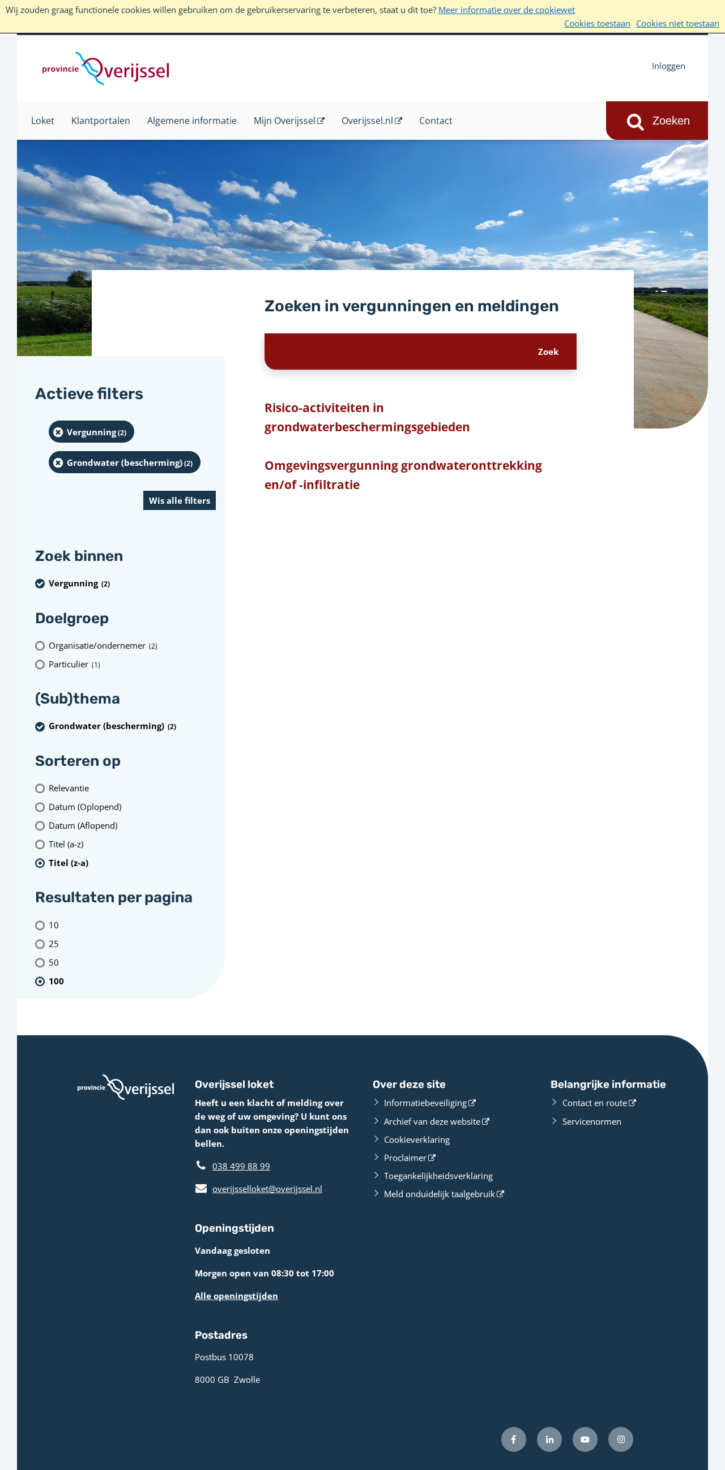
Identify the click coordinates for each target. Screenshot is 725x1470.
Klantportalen (100, 120)
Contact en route (594, 1102)
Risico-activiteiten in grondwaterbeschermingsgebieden (367, 417)
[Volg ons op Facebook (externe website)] (513, 1439)
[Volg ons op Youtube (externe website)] (585, 1439)
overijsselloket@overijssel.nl (258, 1188)
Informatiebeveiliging (425, 1102)
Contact (436, 120)
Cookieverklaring (417, 1139)
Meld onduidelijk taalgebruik (439, 1193)
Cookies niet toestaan (677, 23)
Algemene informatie (192, 120)
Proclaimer (405, 1157)
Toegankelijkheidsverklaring (438, 1175)
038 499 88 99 (241, 1166)
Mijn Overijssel (284, 120)
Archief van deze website (432, 1121)
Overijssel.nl (367, 120)
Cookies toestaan (597, 23)
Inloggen (668, 65)
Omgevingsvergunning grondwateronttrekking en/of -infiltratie (403, 474)
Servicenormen (591, 1121)
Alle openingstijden (236, 1295)
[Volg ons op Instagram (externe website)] (620, 1439)
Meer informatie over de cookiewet (506, 9)
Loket (42, 120)
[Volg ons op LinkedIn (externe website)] (549, 1439)
